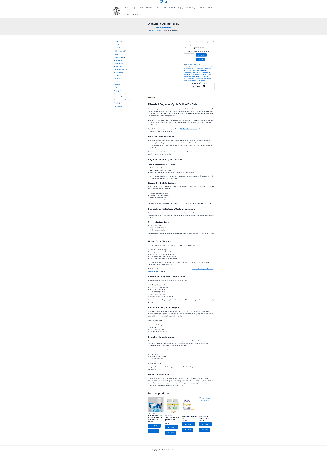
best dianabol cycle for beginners (193, 68)
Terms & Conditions (131, 14)
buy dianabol (207, 68)
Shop (133, 8)
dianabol (198, 70)
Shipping (180, 8)
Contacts (209, 8)
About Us (201, 8)
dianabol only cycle (189, 76)
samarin (205, 80)
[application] (152, 7)
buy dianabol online (189, 70)
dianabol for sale (205, 74)
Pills (157, 8)
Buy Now (200, 59)
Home (127, 8)
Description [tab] (152, 97)
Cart (164, 8)
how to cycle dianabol (196, 78)
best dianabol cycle (207, 66)
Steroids (149, 8)
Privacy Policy (190, 8)
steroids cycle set (194, 42)
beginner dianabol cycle (194, 66)
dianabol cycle (207, 72)
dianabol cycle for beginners (192, 74)
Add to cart (201, 55)
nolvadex (200, 80)
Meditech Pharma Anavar (188, 129)
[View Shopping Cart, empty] (161, 2)
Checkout (172, 8)
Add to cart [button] (154, 425)
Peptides (141, 8)
